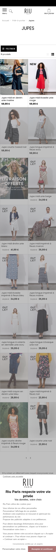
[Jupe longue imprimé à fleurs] (42, 126)
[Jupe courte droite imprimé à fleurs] (14, 420)
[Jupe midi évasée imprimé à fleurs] (14, 272)
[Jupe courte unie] (42, 420)
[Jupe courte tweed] (14, 126)
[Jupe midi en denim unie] (14, 77)
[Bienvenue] (28, 12)
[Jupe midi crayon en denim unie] (14, 371)
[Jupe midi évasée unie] (42, 77)
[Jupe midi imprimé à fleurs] (42, 223)
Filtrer (10, 49)
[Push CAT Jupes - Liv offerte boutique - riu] (14, 178)
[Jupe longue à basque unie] (42, 321)
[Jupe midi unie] (42, 176)
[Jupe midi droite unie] (14, 223)
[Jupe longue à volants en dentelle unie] (14, 321)
